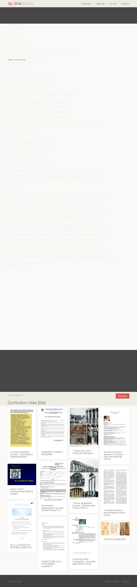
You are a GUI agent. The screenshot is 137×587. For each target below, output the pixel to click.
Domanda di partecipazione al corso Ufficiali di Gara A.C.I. (52, 508)
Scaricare (122, 395)
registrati (100, 3)
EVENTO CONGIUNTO (115, 539)
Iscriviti (113, 3)
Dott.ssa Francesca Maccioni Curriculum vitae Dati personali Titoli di (113, 455)
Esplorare (86, 3)
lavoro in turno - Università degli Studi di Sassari (21, 491)
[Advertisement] (68, 15)
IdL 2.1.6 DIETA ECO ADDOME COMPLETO (21, 546)
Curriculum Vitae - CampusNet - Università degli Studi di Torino (84, 561)
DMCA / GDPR (112, 581)
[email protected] (17, 60)
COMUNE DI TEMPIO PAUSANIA (51, 453)
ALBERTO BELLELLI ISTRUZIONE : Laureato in (51, 564)
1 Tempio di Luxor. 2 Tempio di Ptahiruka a (83, 452)
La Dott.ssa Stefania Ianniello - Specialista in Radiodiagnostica (21, 454)
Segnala (125, 581)
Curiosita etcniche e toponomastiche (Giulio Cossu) (115, 512)
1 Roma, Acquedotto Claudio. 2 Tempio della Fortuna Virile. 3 (84, 505)
